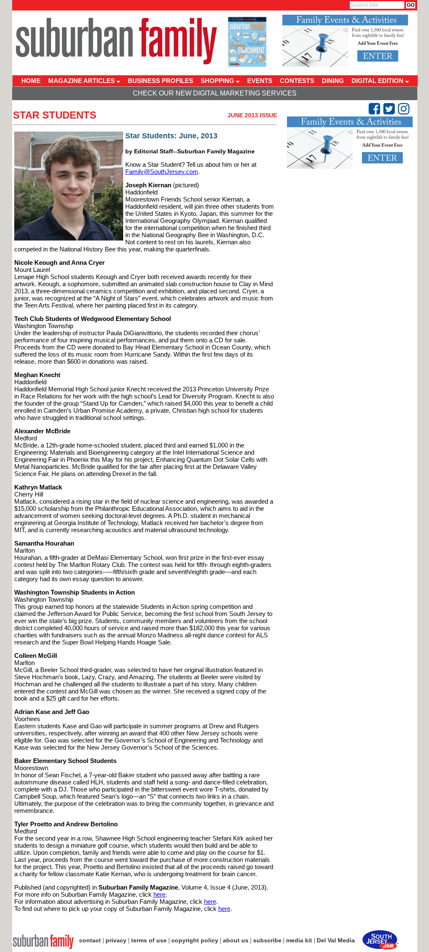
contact (90, 940)
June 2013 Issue (252, 115)
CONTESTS (297, 80)
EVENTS (259, 80)
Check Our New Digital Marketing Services (215, 93)
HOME (31, 80)
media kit (299, 940)
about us (235, 940)
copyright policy (194, 940)
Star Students (54, 115)
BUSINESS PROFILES (160, 80)
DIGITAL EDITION (378, 80)
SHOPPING (218, 80)
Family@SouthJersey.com (161, 171)
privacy (116, 940)
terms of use (149, 940)
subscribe (267, 940)
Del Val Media (336, 940)
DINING (333, 80)
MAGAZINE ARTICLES (82, 80)
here (159, 894)
